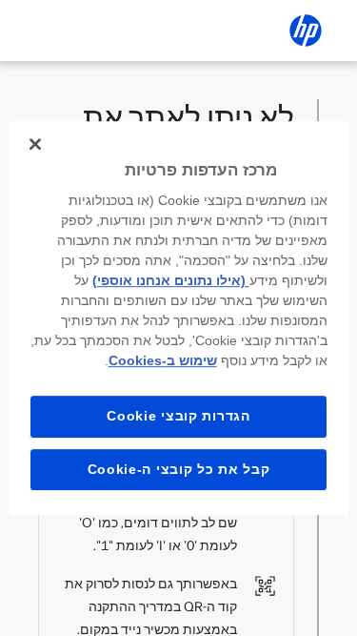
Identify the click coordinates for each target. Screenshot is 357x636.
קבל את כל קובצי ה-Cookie (179, 469)
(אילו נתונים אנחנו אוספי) (170, 280)
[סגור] (35, 144)
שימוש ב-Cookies (163, 360)
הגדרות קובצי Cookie (178, 415)
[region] (178, 318)
